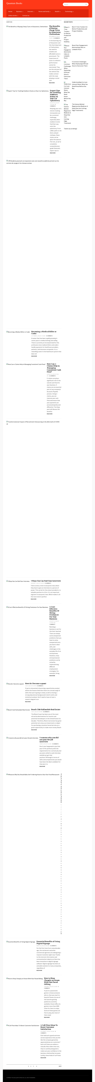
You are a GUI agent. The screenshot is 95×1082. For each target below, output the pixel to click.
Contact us (25, 15)
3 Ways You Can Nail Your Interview (46, 581)
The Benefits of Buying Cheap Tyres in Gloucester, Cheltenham (55, 30)
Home (10, 11)
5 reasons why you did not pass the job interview (49, 740)
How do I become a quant (35, 683)
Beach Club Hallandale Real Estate (45, 709)
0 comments (56, 38)
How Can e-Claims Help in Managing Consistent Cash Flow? (54, 368)
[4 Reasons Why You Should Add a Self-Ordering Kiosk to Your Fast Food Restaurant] (32, 774)
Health (57, 11)
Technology (68, 11)
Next (60, 1066)
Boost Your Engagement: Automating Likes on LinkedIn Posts (80, 47)
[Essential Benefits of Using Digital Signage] (20, 942)
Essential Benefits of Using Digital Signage (48, 942)
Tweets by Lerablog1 (70, 129)
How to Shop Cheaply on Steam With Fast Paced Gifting (52, 981)
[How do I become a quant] (15, 684)
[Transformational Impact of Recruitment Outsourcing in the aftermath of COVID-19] (33, 423)
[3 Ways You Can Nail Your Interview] (17, 581)
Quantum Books (14, 3)
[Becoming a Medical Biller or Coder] (18, 332)
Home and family (44, 11)
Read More (52, 82)
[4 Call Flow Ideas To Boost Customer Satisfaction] (22, 1025)
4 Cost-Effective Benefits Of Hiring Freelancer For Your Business (54, 613)
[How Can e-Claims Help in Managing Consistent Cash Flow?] (25, 364)
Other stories (12, 15)
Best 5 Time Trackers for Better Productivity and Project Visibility (80, 29)
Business (19, 11)
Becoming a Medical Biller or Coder (43, 333)
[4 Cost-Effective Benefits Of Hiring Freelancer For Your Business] (27, 607)
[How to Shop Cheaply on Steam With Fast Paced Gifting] (24, 978)
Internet (30, 11)
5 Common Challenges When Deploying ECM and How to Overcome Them (80, 64)
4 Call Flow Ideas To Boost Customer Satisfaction (49, 1027)
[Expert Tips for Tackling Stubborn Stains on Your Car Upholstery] (27, 91)
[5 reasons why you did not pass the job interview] (22, 738)
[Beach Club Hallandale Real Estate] (18, 710)
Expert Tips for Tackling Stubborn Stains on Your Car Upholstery (55, 96)
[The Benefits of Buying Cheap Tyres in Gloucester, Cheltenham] (27, 26)
